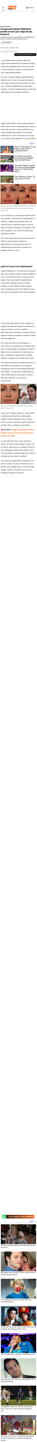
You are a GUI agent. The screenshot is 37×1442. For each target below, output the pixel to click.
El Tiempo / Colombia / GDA (10, 48)
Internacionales (5, 26)
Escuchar (7, 42)
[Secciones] (3, 7)
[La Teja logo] (12, 7)
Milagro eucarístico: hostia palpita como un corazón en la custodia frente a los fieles (17, 433)
